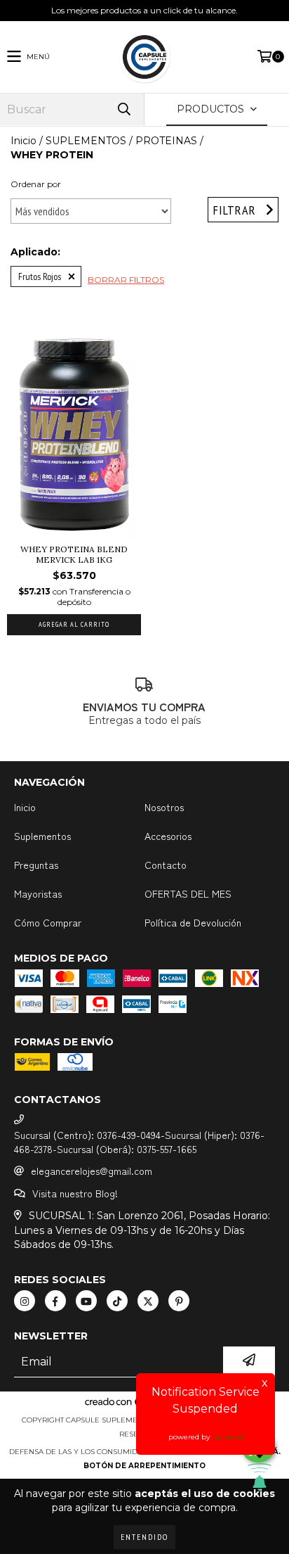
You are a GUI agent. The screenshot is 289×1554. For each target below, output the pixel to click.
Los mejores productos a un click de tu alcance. (144, 10)
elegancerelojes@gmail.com (91, 1171)
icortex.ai (227, 1436)
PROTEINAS (166, 140)
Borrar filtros (126, 279)
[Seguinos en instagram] (24, 1300)
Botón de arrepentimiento (144, 1465)
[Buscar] (123, 109)
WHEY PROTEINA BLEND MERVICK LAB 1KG (74, 554)
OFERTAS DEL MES (187, 893)
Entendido (144, 1536)
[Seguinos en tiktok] (117, 1300)
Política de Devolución (192, 922)
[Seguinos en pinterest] (178, 1300)
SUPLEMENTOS (86, 140)
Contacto (165, 865)
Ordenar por (36, 184)
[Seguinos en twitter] (148, 1300)
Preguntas (36, 865)
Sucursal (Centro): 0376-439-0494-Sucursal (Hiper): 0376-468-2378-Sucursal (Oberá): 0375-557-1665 (139, 1142)
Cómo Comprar (47, 922)
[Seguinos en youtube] (86, 1300)
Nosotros (164, 807)
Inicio (23, 140)
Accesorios (167, 836)
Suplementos (42, 836)
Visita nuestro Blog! (75, 1193)
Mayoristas (38, 893)
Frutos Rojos (39, 276)
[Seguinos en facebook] (55, 1300)
